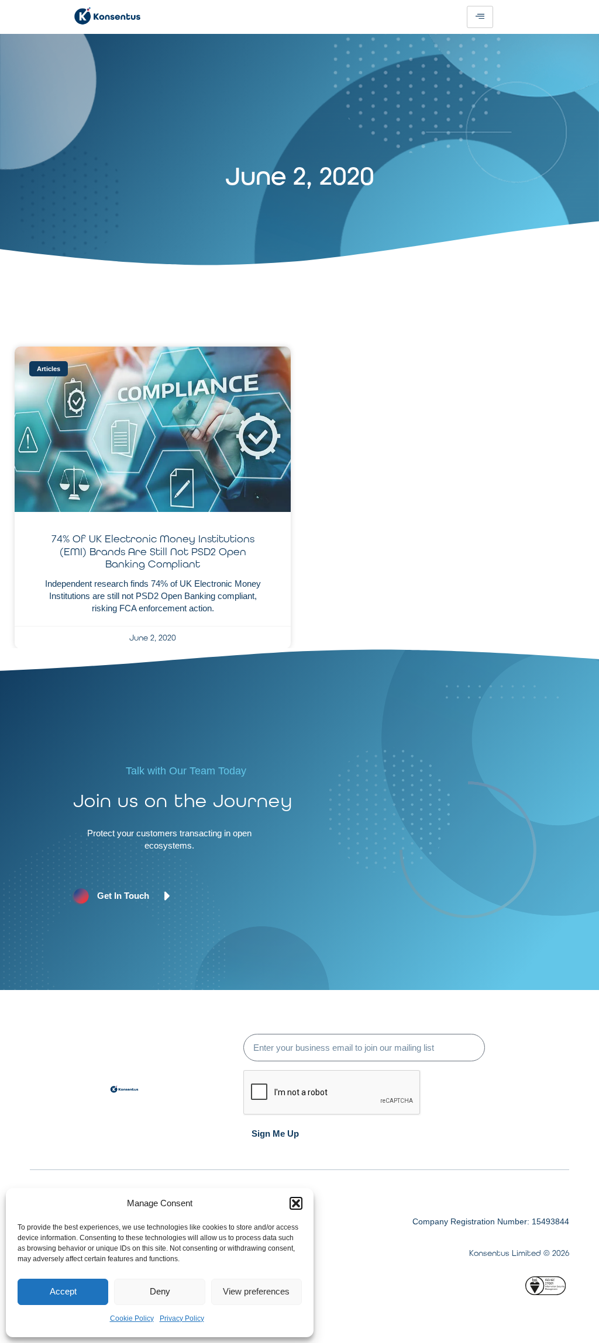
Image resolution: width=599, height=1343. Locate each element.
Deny (160, 1291)
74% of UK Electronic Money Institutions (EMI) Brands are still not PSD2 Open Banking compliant (152, 551)
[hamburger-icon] (480, 17)
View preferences (256, 1291)
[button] (296, 1203)
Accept (63, 1291)
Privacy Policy (182, 1318)
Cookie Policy (132, 1318)
